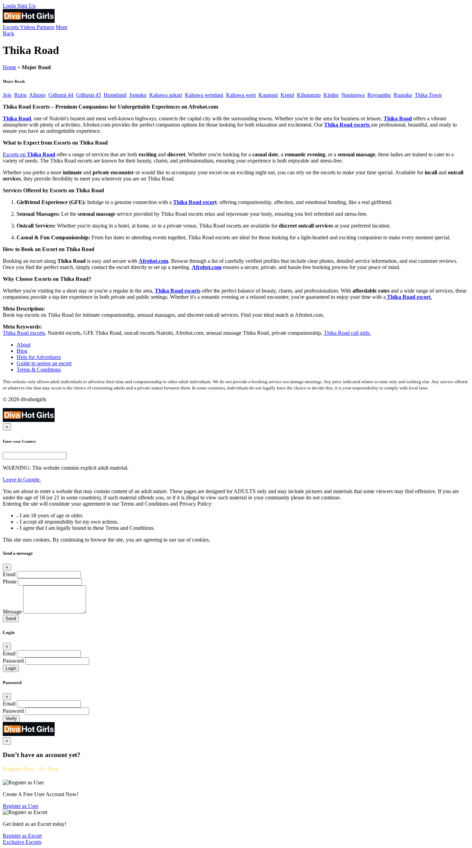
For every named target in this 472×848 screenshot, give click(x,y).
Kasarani (268, 95)
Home (9, 67)
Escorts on (15, 154)
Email (9, 574)
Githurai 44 (60, 95)
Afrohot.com (153, 261)
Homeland (115, 95)
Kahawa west (241, 95)
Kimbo (331, 95)
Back (8, 33)
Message (12, 612)
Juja (7, 95)
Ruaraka (403, 95)
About (23, 345)
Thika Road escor (194, 202)
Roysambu (379, 95)
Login (10, 6)
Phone (10, 581)
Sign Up (26, 6)
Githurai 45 (88, 95)
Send (11, 618)
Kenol (287, 95)
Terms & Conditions (39, 369)
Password (13, 661)
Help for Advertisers (39, 357)
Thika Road (17, 118)
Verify (11, 718)
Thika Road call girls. (347, 333)
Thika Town (428, 95)
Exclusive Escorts (22, 842)
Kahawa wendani (204, 95)
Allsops (37, 95)
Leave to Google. (22, 479)
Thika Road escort (409, 297)
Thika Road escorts (347, 125)
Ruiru (20, 95)
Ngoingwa (353, 95)
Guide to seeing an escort (44, 363)
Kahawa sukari (165, 95)
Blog (22, 351)
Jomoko (138, 95)
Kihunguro (309, 95)
